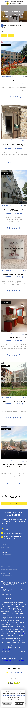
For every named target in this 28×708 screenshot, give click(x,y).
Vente (9, 10)
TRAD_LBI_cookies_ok (19, 703)
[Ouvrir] (2, 3)
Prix (3, 35)
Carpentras (5, 11)
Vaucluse (15, 10)
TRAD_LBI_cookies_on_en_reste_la (14, 691)
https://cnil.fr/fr (20, 633)
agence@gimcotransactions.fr (13, 533)
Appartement (14, 11)
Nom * (3, 544)
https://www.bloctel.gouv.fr (8, 649)
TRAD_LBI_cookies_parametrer (7, 703)
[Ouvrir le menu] (26, 3)
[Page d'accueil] (14, 3)
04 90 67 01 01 (9, 529)
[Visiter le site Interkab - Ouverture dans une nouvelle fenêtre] (14, 683)
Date (10, 35)
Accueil (3, 10)
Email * (4, 559)
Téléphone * (6, 566)
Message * (5, 573)
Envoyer (7, 598)
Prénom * (5, 552)
